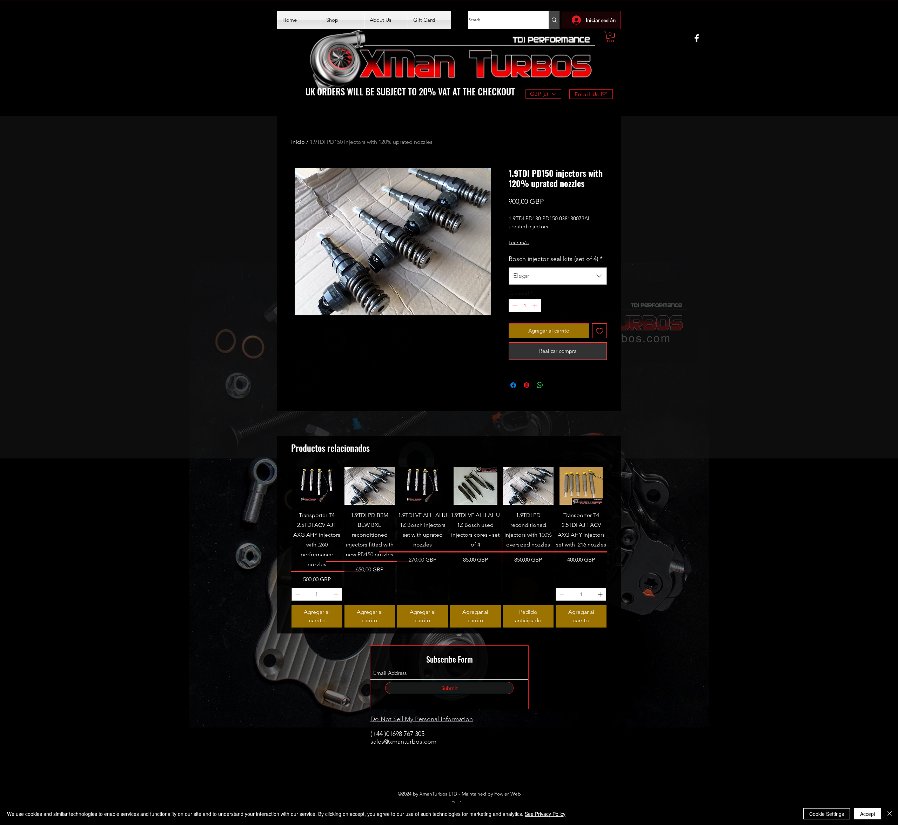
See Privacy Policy (545, 813)
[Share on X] (553, 385)
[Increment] (535, 306)
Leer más (519, 242)
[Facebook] (696, 38)
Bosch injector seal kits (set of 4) (556, 259)
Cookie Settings (826, 813)
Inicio (298, 142)
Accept (867, 813)
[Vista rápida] (316, 486)
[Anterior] (281, 547)
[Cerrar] (889, 813)
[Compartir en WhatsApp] (540, 385)
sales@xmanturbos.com (403, 741)
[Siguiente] (616, 547)
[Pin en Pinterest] (526, 385)
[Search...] (554, 20)
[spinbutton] (524, 306)
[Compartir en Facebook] (513, 385)
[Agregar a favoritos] (599, 330)
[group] (449, 547)
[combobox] (558, 276)
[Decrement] (514, 306)
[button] (610, 37)
